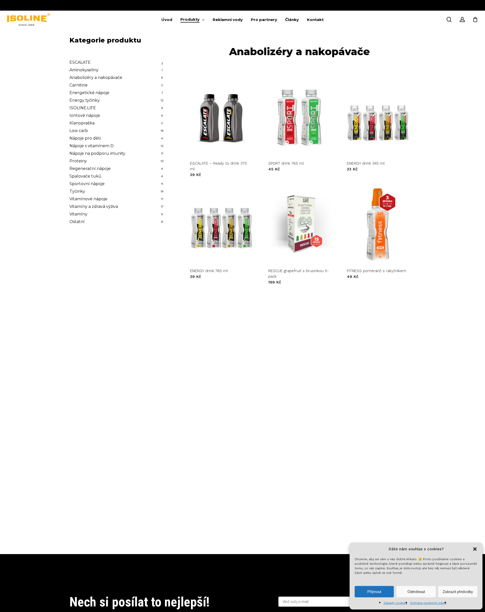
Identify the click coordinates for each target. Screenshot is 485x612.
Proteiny (78, 161)
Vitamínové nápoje (88, 198)
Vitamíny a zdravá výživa (93, 206)
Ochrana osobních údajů (428, 603)
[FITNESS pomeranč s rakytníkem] (378, 224)
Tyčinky (77, 191)
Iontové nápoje (84, 115)
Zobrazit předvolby (458, 591)
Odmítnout (416, 591)
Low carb (78, 130)
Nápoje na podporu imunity (97, 153)
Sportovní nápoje (87, 183)
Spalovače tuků (85, 176)
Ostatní (77, 221)
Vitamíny (78, 214)
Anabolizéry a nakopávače (95, 77)
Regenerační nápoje (90, 168)
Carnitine (78, 85)
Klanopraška (81, 123)
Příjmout (374, 591)
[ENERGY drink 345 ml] (378, 116)
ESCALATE (80, 62)
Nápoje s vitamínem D (91, 145)
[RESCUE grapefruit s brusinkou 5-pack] (299, 224)
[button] (474, 549)
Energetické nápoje (89, 92)
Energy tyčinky (84, 100)
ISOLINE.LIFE (82, 107)
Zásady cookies (395, 603)
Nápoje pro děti (85, 138)
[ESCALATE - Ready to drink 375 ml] (221, 116)
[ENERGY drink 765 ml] (221, 224)
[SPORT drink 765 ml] (299, 116)
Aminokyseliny (84, 70)
